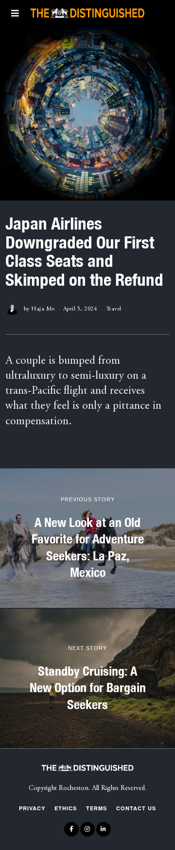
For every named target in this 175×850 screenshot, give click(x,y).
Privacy (32, 808)
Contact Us (136, 808)
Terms (96, 808)
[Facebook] (71, 829)
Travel (114, 309)
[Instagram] (87, 829)
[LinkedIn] (103, 829)
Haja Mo (43, 309)
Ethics (65, 808)
